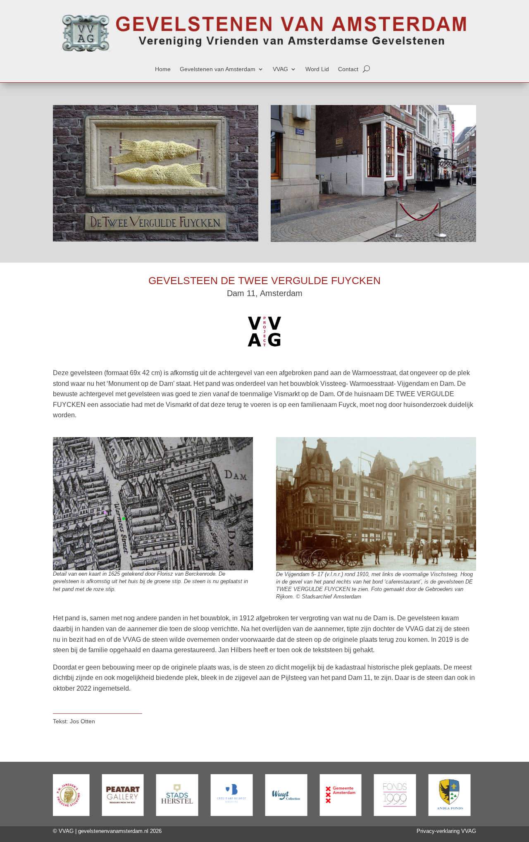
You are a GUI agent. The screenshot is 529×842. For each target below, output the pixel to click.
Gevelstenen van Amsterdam (217, 69)
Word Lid (317, 69)
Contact (348, 69)
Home (163, 69)
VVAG (280, 69)
